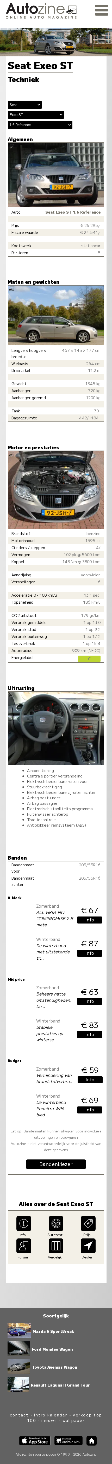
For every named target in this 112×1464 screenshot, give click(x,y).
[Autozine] (56, 10)
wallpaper (74, 1420)
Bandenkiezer (56, 1164)
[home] (90, 1444)
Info (89, 919)
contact (19, 1414)
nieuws (49, 1420)
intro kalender (50, 1414)
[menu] (101, 10)
